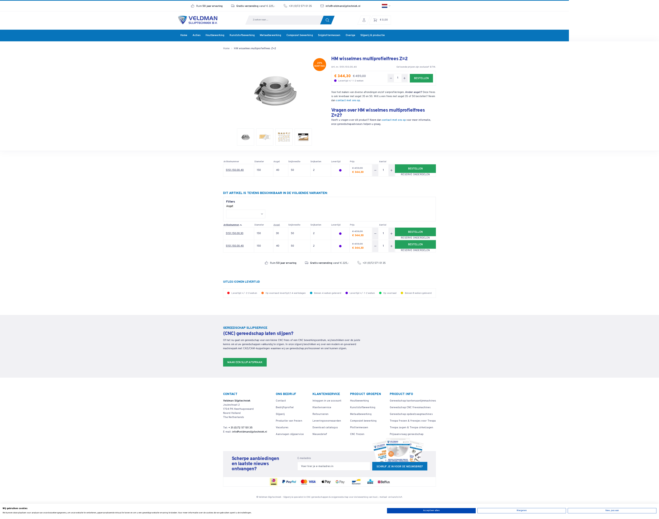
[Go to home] (197, 20)
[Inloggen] (365, 20)
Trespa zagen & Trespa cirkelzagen (411, 427)
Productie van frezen (289, 421)
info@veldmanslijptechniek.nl (343, 6)
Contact (281, 401)
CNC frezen (357, 434)
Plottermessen (359, 427)
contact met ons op (348, 100)
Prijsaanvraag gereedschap (407, 434)
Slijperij (280, 414)
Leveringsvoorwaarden (327, 421)
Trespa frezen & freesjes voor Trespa (413, 421)
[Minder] (391, 78)
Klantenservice (322, 407)
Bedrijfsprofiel (285, 407)
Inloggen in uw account (327, 401)
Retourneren (320, 414)
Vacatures (282, 427)
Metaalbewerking (361, 414)
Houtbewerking (359, 401)
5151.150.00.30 (234, 233)
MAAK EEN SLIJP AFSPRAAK (244, 362)
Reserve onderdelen (415, 174)
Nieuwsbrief (320, 434)
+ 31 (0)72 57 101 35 (240, 427)
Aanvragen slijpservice (290, 434)
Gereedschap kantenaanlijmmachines (413, 401)
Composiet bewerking (363, 421)
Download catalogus (325, 427)
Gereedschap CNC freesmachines (410, 407)
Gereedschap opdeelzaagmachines (411, 414)
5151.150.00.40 (235, 170)
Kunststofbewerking (362, 407)
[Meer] (404, 78)
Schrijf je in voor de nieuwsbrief (400, 466)
